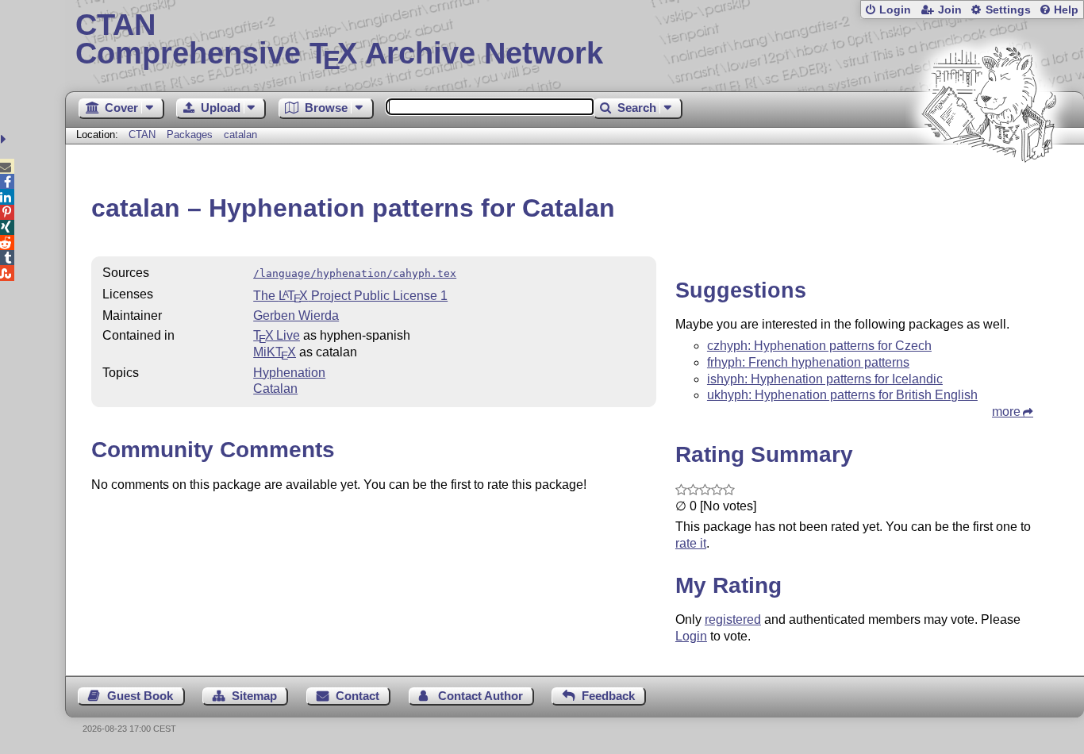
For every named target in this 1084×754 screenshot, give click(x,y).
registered (733, 619)
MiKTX (274, 352)
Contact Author (480, 695)
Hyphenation (289, 372)
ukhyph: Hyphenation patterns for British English (842, 395)
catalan (240, 134)
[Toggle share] (5, 139)
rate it (690, 543)
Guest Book (140, 695)
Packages (191, 134)
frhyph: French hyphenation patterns (808, 362)
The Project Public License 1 (350, 295)
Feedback (608, 695)
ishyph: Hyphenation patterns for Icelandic (825, 379)
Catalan (275, 388)
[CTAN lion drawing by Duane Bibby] (989, 192)
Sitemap (254, 695)
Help (1066, 10)
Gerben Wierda (296, 315)
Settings (1008, 10)
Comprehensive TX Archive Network (339, 39)
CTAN (142, 134)
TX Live (276, 335)
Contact (357, 695)
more (1006, 411)
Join (950, 10)
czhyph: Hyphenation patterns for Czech (819, 345)
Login (895, 10)
